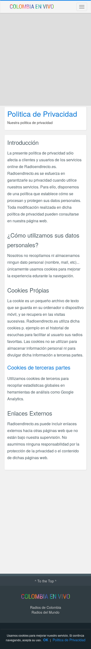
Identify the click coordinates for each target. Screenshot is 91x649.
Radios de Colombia (45, 607)
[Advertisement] (45, 59)
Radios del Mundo (45, 612)
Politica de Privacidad (69, 639)
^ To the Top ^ (46, 581)
